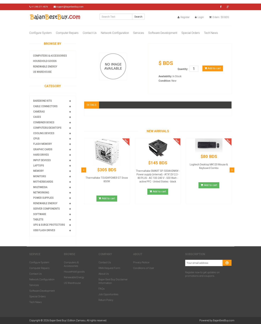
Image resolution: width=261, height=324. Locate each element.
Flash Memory (42, 143)
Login (200, 17)
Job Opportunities (108, 294)
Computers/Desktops (47, 127)
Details (91, 104)
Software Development (162, 33)
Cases (37, 117)
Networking (41, 192)
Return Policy (106, 300)
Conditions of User (143, 268)
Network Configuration (115, 33)
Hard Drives (41, 154)
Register (185, 17)
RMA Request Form (109, 268)
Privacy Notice (141, 262)
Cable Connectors (45, 106)
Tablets (38, 219)
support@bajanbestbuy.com (69, 7)
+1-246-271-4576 (39, 7)
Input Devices (42, 160)
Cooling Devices (43, 133)
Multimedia (40, 187)
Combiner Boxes (43, 122)
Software (39, 214)
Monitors (39, 176)
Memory (38, 170)
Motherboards (43, 181)
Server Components (46, 208)
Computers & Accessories (50, 55)
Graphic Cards (42, 149)
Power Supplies (43, 197)
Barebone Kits (42, 100)
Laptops (38, 165)
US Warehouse (42, 71)
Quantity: (183, 69)
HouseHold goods (45, 61)
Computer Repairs (67, 33)
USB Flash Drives (44, 230)
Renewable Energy (45, 66)
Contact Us (90, 33)
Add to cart (214, 68)
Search (138, 16)
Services (138, 33)
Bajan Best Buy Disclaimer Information (113, 281)
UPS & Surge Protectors (49, 224)
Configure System (40, 33)
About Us (104, 273)
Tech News (211, 33)
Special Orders (190, 33)
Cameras (39, 111)
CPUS (36, 138)
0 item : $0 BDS (220, 17)
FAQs (102, 288)
